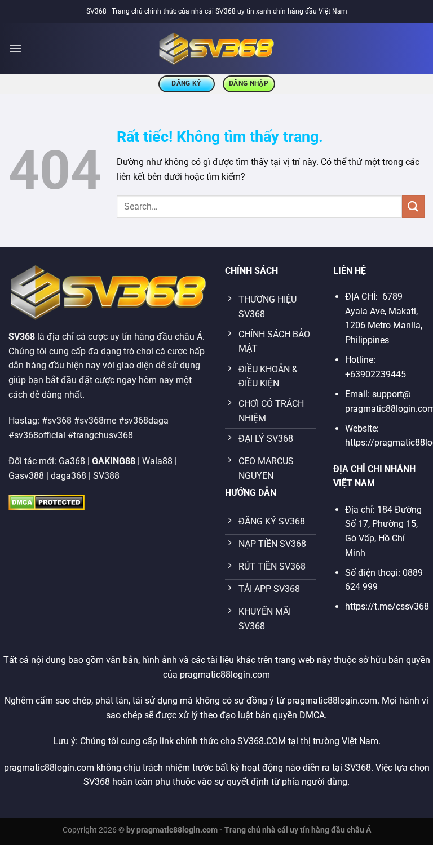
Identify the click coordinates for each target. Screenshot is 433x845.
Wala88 (157, 461)
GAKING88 (113, 461)
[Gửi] (413, 206)
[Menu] (15, 48)
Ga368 (72, 461)
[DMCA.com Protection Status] (46, 501)
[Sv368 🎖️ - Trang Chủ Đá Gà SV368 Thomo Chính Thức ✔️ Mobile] (216, 48)
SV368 (21, 336)
